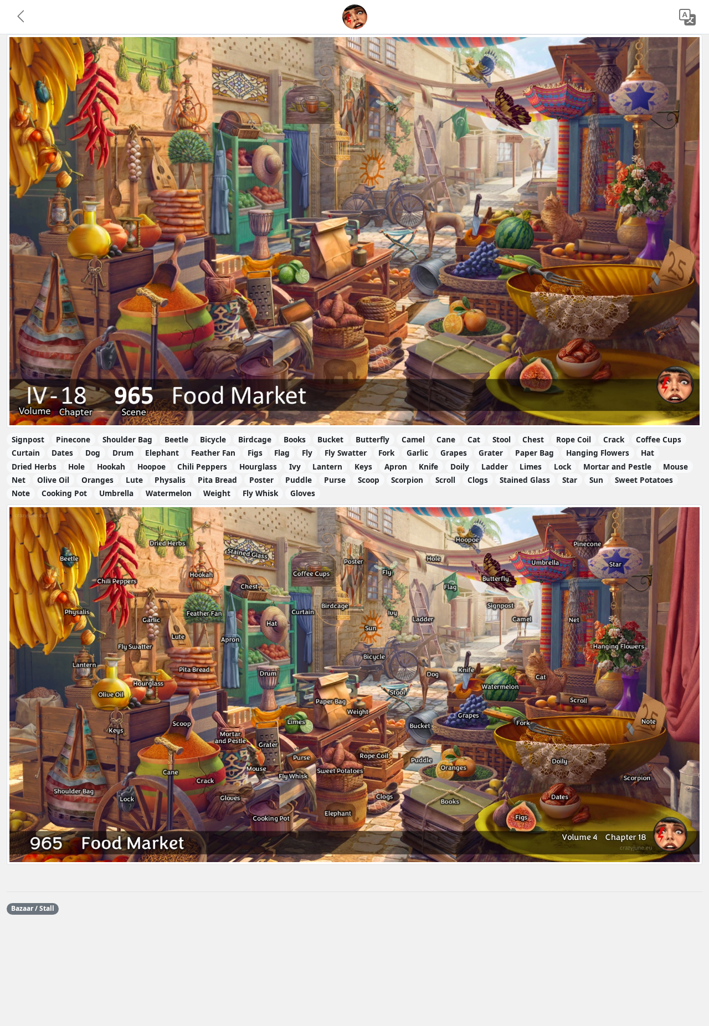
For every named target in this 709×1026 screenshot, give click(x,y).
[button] (22, 17)
